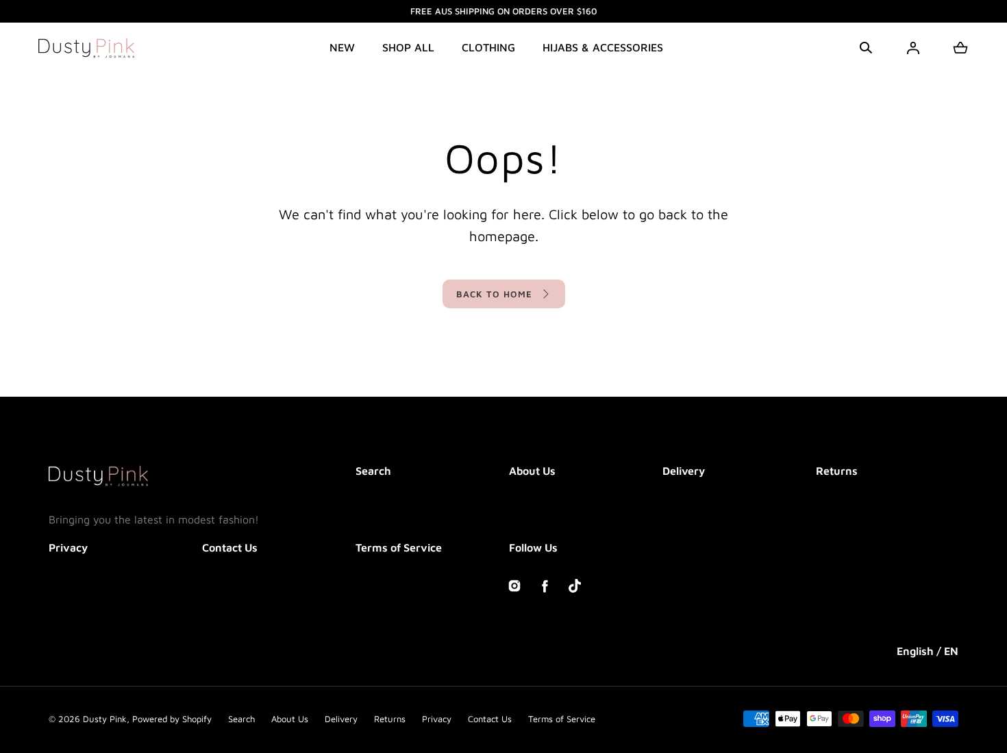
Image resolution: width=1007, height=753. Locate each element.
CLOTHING (488, 47)
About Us (532, 471)
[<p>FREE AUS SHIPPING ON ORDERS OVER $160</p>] (503, 11)
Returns (837, 471)
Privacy (68, 547)
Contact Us (230, 547)
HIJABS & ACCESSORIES (603, 47)
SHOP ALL (408, 47)
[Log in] (913, 48)
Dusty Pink (105, 718)
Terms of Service (399, 547)
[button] (866, 48)
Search (373, 471)
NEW (342, 47)
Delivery (683, 471)
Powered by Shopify (172, 718)
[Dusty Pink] (86, 48)
